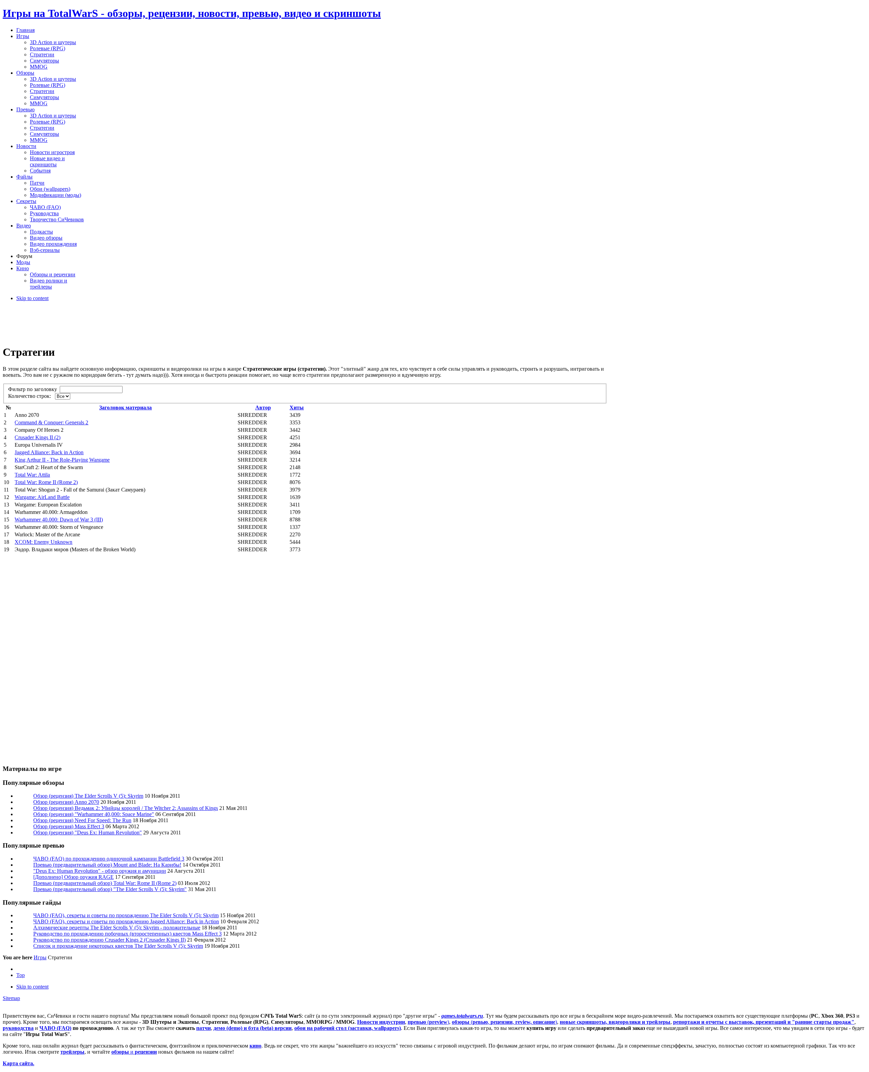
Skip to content (32, 298)
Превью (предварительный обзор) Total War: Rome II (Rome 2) (105, 883)
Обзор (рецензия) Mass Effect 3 (68, 826)
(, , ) (504, 1022)
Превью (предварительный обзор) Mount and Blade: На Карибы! (107, 865)
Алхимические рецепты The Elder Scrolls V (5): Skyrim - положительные (116, 927)
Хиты (297, 407)
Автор (263, 407)
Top (20, 975)
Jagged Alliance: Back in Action (49, 452)
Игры (40, 957)
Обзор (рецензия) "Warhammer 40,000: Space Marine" (93, 814)
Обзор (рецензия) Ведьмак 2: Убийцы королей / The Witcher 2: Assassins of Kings (125, 808)
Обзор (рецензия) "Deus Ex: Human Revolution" (87, 832)
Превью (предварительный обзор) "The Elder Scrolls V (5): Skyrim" (110, 889)
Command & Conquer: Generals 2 (51, 422)
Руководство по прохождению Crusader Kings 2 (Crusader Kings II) (109, 940)
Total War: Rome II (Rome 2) (46, 482)
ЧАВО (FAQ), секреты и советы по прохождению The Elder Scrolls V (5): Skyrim (126, 915)
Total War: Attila (32, 475)
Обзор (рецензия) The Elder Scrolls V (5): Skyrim (88, 796)
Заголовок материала (125, 407)
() (428, 1022)
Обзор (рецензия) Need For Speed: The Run (82, 820)
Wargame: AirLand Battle (42, 497)
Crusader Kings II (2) (37, 437)
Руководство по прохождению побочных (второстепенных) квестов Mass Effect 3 (127, 934)
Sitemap (11, 998)
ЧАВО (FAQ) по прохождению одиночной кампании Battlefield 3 (108, 859)
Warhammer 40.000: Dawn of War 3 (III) (59, 519)
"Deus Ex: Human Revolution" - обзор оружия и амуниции (99, 871)
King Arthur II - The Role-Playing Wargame (62, 460)
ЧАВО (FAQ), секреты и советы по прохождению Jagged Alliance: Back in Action (126, 921)
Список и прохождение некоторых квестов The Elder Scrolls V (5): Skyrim (118, 946)
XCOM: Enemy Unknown (43, 542)
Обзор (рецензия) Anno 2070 (66, 802)
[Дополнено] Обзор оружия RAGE (73, 877)
